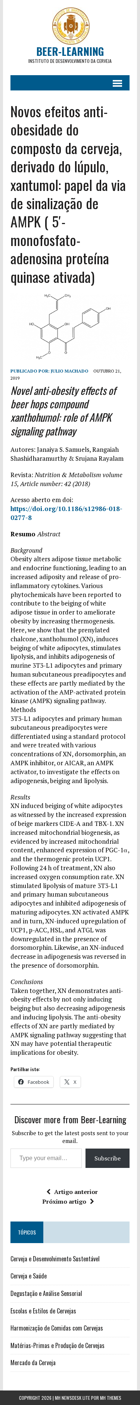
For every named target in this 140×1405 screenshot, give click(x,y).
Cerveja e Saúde (28, 1275)
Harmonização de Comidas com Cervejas (56, 1327)
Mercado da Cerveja (33, 1362)
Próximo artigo (64, 1201)
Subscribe (107, 1158)
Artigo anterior (76, 1192)
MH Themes (110, 1398)
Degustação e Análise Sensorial (46, 1293)
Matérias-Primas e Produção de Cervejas (57, 1345)
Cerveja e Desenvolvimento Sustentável (55, 1258)
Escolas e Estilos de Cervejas (43, 1310)
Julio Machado (69, 371)
